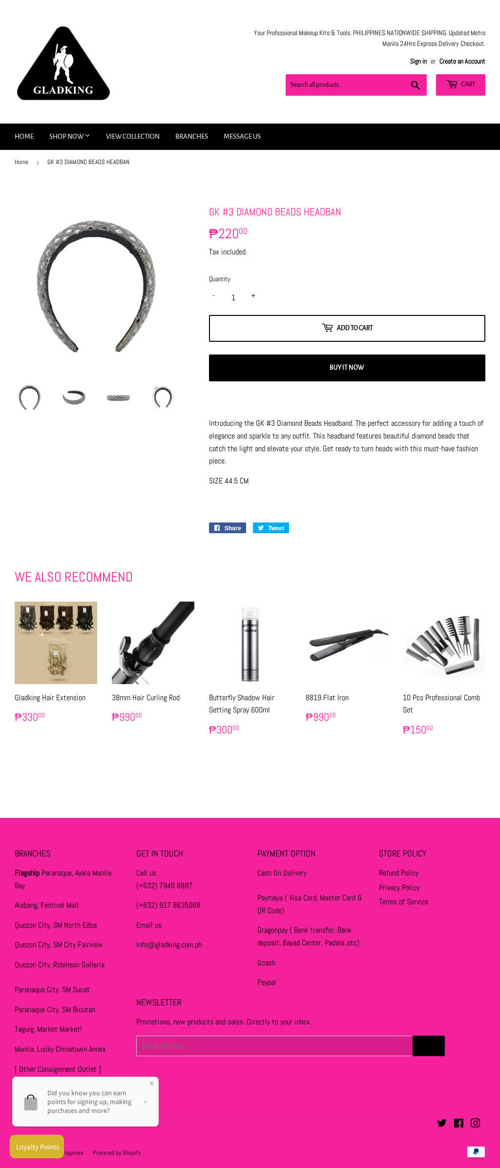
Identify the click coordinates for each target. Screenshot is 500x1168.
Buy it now (347, 367)
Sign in (418, 61)
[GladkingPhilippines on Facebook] (459, 1124)
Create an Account (462, 61)
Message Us (242, 136)
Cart (468, 84)
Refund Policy (398, 873)
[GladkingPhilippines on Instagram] (475, 1124)
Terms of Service (403, 902)
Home (24, 136)
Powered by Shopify (117, 1152)
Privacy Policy (399, 887)
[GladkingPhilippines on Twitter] (442, 1124)
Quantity (219, 278)
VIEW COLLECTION (133, 136)
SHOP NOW (66, 136)
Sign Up (428, 1046)
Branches (191, 136)
